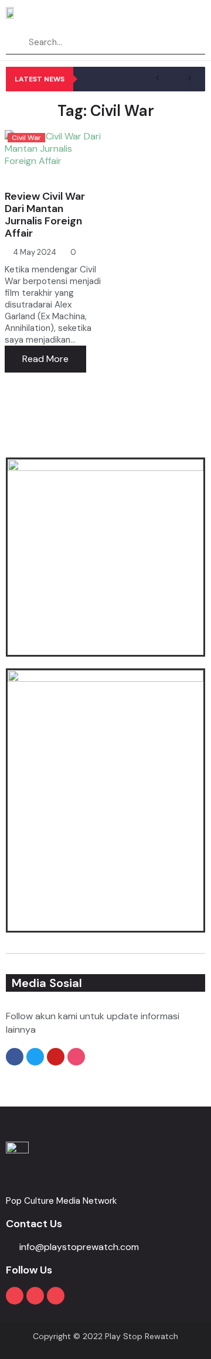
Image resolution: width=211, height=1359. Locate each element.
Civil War (26, 137)
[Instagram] (35, 1296)
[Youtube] (14, 1296)
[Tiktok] (55, 1296)
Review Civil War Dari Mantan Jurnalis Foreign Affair (45, 214)
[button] (195, 17)
